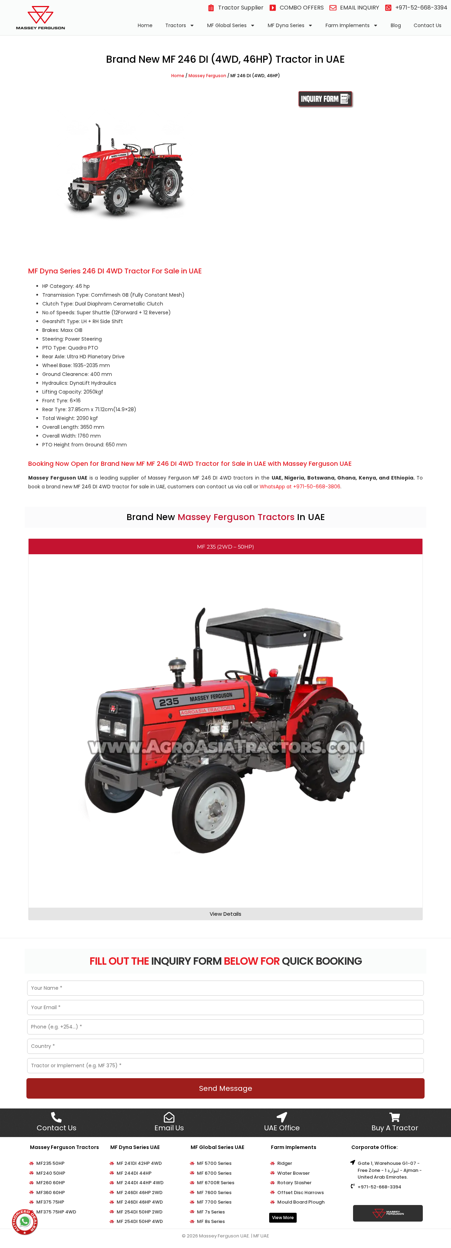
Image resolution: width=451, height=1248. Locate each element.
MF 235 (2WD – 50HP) (225, 546)
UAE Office (282, 1128)
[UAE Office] (282, 1117)
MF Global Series (227, 25)
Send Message (225, 1088)
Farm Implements (348, 25)
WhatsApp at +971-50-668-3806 (300, 486)
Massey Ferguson (207, 76)
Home (145, 25)
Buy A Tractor (394, 1128)
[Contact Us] (56, 1117)
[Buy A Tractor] (394, 1117)
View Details (225, 914)
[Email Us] (169, 1117)
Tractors (175, 25)
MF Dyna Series (286, 25)
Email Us (169, 1128)
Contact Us (427, 25)
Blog (396, 25)
